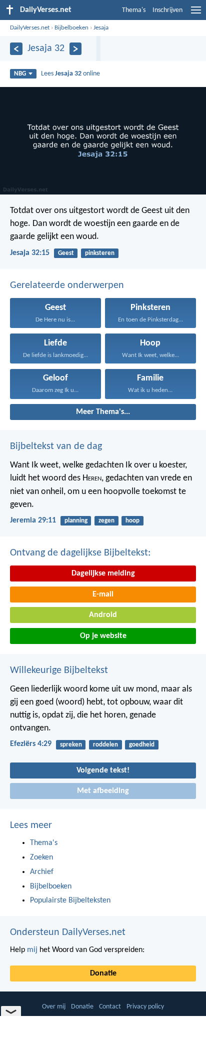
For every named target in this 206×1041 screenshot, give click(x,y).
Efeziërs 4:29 (31, 744)
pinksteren (99, 253)
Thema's (134, 10)
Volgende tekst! (103, 770)
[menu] (196, 14)
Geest (66, 253)
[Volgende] (76, 48)
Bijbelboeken (71, 27)
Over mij (54, 1006)
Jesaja (101, 27)
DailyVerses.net (30, 27)
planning (76, 521)
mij (32, 950)
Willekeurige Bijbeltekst (59, 671)
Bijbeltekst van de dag (56, 447)
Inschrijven (167, 10)
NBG (20, 73)
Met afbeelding (103, 791)
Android (103, 615)
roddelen (105, 745)
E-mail (103, 594)
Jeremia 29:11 (33, 520)
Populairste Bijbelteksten (70, 900)
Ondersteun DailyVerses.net (68, 933)
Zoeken (41, 858)
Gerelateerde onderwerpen (67, 285)
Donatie (103, 974)
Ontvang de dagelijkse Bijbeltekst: (80, 553)
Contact (110, 1006)
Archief (42, 872)
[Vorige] (16, 48)
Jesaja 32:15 (30, 253)
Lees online (70, 74)
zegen (106, 521)
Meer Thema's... (103, 412)
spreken (71, 745)
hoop (133, 521)
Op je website (103, 636)
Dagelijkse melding (103, 574)
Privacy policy (145, 1006)
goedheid (141, 745)
